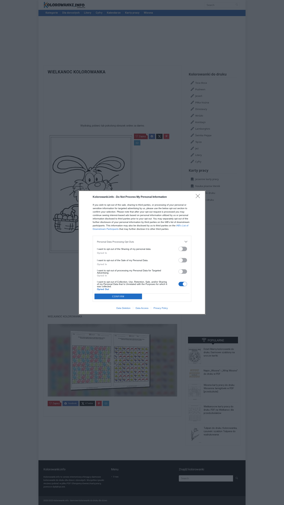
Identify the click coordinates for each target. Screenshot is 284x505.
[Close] (199, 197)
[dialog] (142, 252)
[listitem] (142, 241)
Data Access (142, 308)
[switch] (182, 249)
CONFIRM (118, 296)
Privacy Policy (161, 308)
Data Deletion (123, 308)
